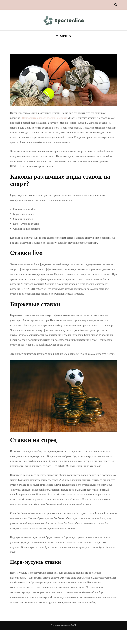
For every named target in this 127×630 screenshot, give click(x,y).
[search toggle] (115, 4)
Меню (65, 36)
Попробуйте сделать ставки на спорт (44, 118)
